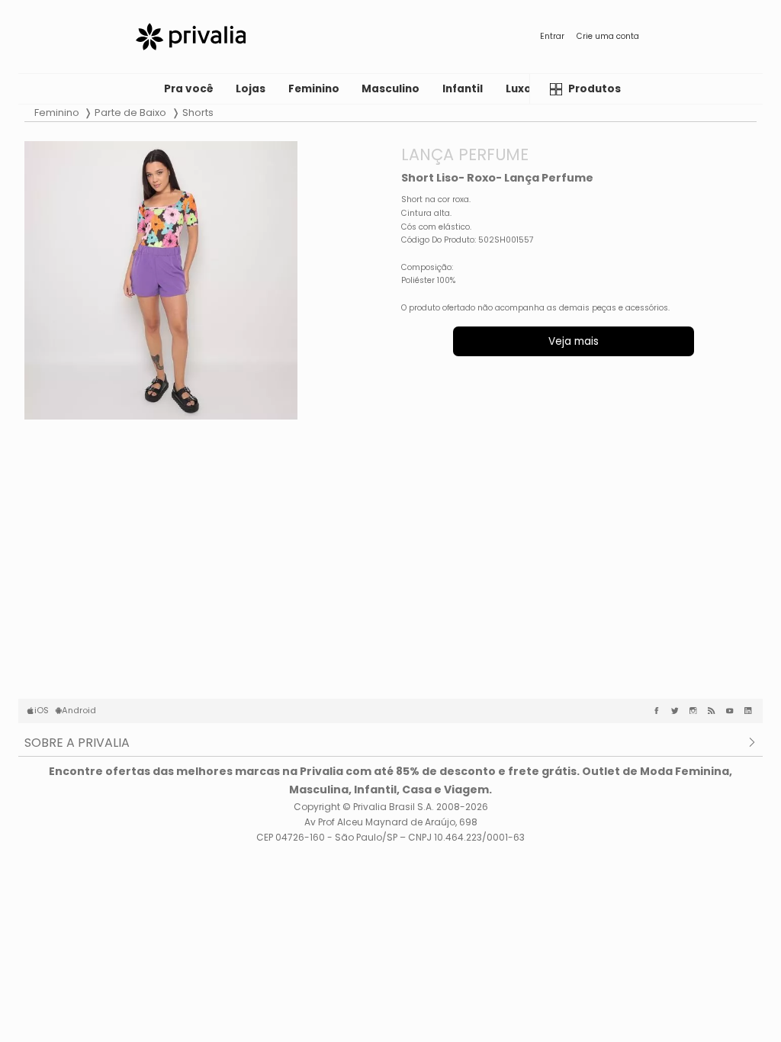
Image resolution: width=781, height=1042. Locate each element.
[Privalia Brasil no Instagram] (696, 711)
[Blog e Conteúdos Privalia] (714, 711)
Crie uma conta (608, 36)
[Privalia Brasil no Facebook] (660, 711)
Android (79, 710)
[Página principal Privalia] (191, 36)
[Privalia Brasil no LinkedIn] (751, 711)
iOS (41, 710)
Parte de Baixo (130, 112)
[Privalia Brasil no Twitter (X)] (678, 711)
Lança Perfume (465, 154)
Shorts (198, 112)
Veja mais (573, 341)
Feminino (56, 112)
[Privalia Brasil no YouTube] (733, 711)
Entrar (552, 36)
